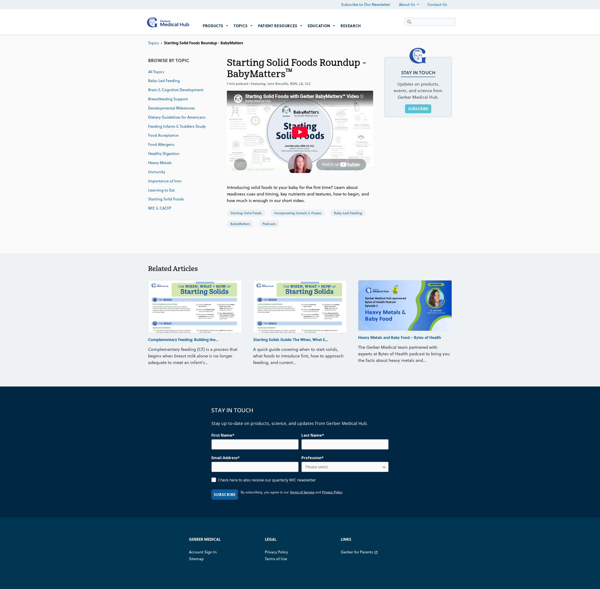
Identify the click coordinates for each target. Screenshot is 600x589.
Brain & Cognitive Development (175, 89)
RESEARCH (351, 25)
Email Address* (225, 457)
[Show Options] (384, 467)
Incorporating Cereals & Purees (297, 213)
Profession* (312, 457)
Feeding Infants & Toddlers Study (177, 126)
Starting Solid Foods (166, 199)
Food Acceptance (163, 135)
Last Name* (312, 435)
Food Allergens (161, 144)
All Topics (156, 71)
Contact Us (437, 4)
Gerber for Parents (359, 552)
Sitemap (196, 558)
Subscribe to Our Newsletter (365, 4)
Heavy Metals (160, 162)
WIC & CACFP (159, 208)
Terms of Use (276, 558)
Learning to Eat (161, 190)
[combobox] (343, 467)
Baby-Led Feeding (164, 80)
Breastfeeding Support (168, 98)
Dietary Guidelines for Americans (177, 117)
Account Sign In (203, 552)
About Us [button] (407, 4)
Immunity (156, 171)
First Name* (222, 435)
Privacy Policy (332, 492)
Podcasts (269, 223)
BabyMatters (240, 223)
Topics (153, 42)
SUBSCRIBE (418, 108)
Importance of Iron (164, 181)
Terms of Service (302, 492)
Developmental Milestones (171, 108)
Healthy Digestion (164, 153)
